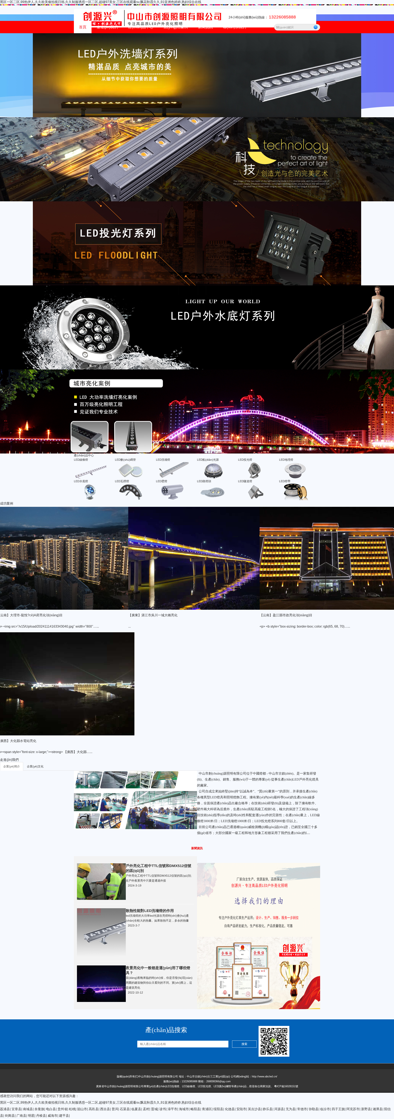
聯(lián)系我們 (234, 27)
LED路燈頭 (139, 142)
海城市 (184, 1109)
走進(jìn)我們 (107, 27)
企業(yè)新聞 (210, 44)
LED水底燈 (139, 109)
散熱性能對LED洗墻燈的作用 (150, 911)
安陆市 (241, 1109)
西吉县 (105, 1109)
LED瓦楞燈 (139, 120)
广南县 (21, 1115)
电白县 (51, 1109)
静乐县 (268, 1109)
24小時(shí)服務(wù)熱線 (262, 17)
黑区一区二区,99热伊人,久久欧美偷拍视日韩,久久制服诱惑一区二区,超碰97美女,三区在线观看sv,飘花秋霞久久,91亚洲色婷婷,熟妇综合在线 (100, 2)
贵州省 (62, 1109)
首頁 (82, 27)
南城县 (28, 1109)
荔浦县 (5, 1109)
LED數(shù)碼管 (142, 55)
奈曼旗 (39, 1109)
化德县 (230, 1109)
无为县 (291, 1109)
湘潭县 (378, 1109)
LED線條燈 (139, 44)
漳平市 (172, 1109)
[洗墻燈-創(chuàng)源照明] (101, 881)
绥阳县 (218, 1109)
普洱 (115, 1109)
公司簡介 (106, 44)
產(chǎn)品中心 (140, 27)
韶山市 (82, 1109)
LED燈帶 (137, 163)
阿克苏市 (353, 1109)
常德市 (302, 1109)
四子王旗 (338, 1109)
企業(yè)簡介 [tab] (11, 766)
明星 (31, 1115)
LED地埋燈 (139, 98)
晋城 (154, 1109)
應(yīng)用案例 (176, 27)
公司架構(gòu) (110, 65)
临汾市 (325, 1109)
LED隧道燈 (139, 152)
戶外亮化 (173, 44)
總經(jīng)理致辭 (111, 87)
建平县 (64, 1115)
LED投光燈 (139, 87)
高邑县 (93, 1109)
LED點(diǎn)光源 (143, 76)
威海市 (52, 1115)
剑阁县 (10, 1115)
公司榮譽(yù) (109, 76)
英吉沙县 (254, 1109)
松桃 (72, 1109)
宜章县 (16, 1109)
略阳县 (195, 1109)
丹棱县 (41, 1115)
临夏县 (136, 1109)
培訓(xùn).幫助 (211, 55)
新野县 (366, 1109)
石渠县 (125, 1109)
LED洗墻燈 (139, 65)
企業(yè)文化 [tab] (35, 766)
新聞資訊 (205, 27)
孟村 (146, 1109)
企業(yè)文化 (109, 55)
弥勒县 (313, 1109)
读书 (162, 1109)
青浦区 (207, 1109)
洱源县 (279, 1109)
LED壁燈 (137, 131)
